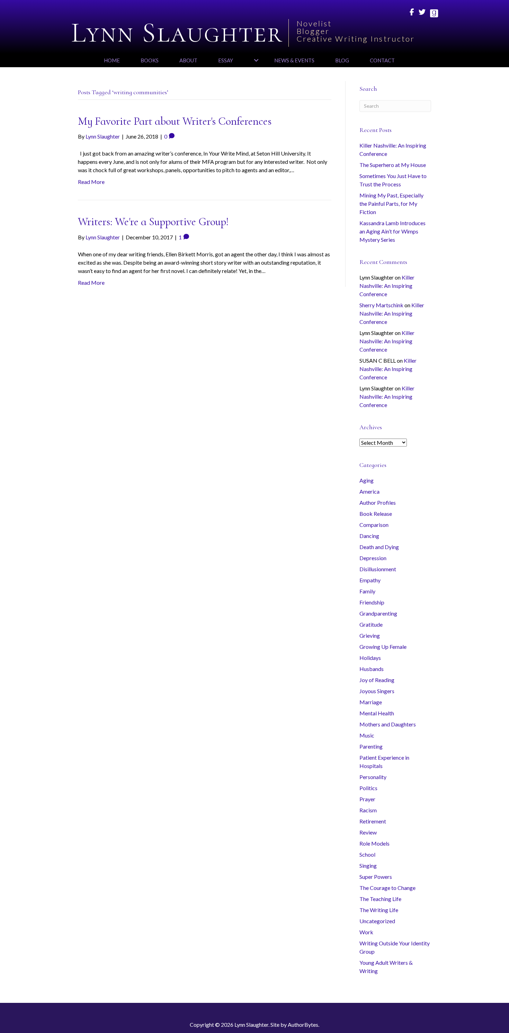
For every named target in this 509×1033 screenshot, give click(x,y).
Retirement (372, 821)
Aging (366, 480)
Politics (368, 788)
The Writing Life (378, 910)
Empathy (370, 580)
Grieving (369, 635)
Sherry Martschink (381, 305)
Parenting (371, 746)
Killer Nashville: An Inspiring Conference (386, 285)
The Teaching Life (380, 898)
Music (366, 735)
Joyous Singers (376, 691)
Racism (368, 810)
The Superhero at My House (392, 164)
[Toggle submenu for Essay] (256, 60)
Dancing (369, 535)
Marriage (370, 702)
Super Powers (375, 876)
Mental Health (376, 713)
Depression (372, 558)
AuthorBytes (303, 1024)
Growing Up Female (383, 646)
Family (367, 591)
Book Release (375, 513)
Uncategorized (377, 921)
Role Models (374, 843)
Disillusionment (377, 569)
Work (366, 932)
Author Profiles (377, 502)
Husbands (371, 668)
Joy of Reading (376, 680)
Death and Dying (379, 547)
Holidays (370, 657)
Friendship (371, 602)
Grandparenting (378, 613)
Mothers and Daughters (387, 724)
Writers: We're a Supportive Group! (153, 221)
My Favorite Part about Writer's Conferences (174, 121)
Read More (91, 181)
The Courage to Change (387, 887)
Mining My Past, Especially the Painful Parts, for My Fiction (391, 203)
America (369, 491)
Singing (368, 865)
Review (368, 832)
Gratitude (371, 624)
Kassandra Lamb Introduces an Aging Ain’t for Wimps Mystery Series (392, 231)
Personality (372, 777)
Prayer (367, 799)
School (367, 854)
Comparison (374, 524)
